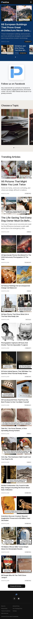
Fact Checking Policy (17, 608)
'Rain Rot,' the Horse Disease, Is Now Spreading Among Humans (14, 429)
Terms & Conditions (5, 611)
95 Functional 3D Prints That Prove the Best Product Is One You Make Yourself (15, 401)
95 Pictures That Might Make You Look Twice (14, 183)
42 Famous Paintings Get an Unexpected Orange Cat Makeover (15, 287)
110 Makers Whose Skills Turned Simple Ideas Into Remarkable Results (14, 548)
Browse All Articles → (16, 586)
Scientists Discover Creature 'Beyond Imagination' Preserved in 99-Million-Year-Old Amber (15, 518)
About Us (3, 606)
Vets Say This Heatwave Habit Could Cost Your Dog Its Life (16, 458)
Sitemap (15, 611)
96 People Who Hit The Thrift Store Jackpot (13, 576)
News (5, 141)
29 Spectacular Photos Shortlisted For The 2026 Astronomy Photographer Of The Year (16, 257)
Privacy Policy (4, 608)
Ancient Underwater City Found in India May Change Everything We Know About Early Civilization (15, 487)
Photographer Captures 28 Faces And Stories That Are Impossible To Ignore (14, 344)
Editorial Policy (16, 606)
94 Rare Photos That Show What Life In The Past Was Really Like (15, 315)
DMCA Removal (4, 613)
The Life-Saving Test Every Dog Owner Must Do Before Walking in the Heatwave (16, 219)
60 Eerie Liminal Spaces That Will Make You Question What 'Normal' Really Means (16, 372)
